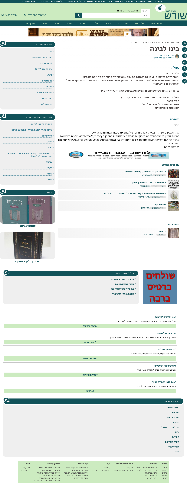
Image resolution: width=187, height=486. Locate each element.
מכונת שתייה (46, 63)
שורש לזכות (140, 1)
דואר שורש (118, 1)
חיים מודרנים (158, 186)
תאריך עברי (43, 1)
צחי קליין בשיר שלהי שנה (122, 289)
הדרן (177, 451)
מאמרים (164, 475)
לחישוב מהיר (90, 342)
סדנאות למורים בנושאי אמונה (76, 473)
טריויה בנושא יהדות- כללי (49, 467)
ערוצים (164, 473)
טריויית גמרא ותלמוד (51, 475)
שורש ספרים (100, 1)
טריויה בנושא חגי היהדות (122, 279)
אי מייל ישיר (25, 470)
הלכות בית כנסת (44, 92)
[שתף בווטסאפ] (184, 43)
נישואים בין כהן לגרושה (41, 124)
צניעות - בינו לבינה (138, 42)
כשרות (83, 23)
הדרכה (70, 23)
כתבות (164, 470)
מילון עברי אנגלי (151, 473)
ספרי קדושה (46, 98)
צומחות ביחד (28, 226)
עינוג (50, 147)
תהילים (175, 436)
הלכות (49, 86)
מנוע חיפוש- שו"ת (29, 1)
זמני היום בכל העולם (166, 333)
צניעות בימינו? (90, 326)
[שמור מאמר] (184, 62)
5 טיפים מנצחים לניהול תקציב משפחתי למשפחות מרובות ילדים (135, 193)
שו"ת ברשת (132, 10)
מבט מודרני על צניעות (165, 316)
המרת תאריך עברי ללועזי (147, 470)
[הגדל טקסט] (184, 68)
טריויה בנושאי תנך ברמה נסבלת (47, 480)
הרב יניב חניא (173, 417)
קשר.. (49, 74)
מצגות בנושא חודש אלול (123, 293)
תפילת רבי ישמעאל (170, 427)
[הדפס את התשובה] (184, 49)
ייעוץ (50, 167)
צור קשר (26, 467)
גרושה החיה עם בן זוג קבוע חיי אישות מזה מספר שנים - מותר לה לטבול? (30, 155)
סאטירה (129, 467)
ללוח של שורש (90, 358)
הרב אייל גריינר (156, 42)
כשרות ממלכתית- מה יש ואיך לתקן (149, 182)
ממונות (57, 23)
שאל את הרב (172, 42)
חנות (110, 1)
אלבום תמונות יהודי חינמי (147, 467)
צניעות (108, 23)
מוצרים (120, 10)
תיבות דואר (11, 15)
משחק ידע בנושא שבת (50, 470)
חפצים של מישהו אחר (42, 57)
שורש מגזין (123, 23)
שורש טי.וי (88, 1)
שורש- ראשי (156, 23)
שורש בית (158, 1)
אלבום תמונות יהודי (74, 1)
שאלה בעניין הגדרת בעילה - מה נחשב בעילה (31, 129)
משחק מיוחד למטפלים (165, 365)
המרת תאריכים (172, 441)
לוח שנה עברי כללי (167, 349)
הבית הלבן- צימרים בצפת (164, 381)
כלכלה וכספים (157, 197)
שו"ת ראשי (139, 23)
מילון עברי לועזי (57, 1)
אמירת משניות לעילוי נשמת (77, 467)
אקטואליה (159, 175)
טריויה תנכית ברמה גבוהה (49, 478)
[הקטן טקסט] (184, 74)
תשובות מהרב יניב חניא (123, 470)
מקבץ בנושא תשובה (124, 284)
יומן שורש (129, 1)
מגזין (150, 1)
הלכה (95, 23)
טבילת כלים (46, 104)
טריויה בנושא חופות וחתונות (48, 473)
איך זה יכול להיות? (43, 69)
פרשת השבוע (173, 407)
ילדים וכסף (160, 204)
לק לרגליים (47, 80)
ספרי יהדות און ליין (80, 470)
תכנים (145, 10)
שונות (49, 173)
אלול (177, 432)
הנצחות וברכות (151, 475)
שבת (44, 23)
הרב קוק (175, 412)
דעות (165, 478)
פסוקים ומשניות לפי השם (77, 475)
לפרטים (90, 390)
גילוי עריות (47, 135)
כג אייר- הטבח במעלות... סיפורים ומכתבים (145, 171)
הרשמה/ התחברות (37, 15)
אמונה (161, 235)
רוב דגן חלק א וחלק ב (28, 261)
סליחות (175, 422)
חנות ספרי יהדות (81, 478)
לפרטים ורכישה (90, 374)
